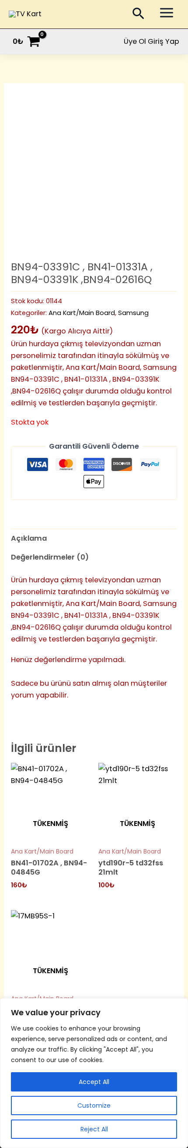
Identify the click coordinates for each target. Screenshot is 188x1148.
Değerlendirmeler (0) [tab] (50, 557)
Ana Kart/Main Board (82, 312)
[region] (94, 1073)
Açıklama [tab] (29, 538)
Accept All (94, 1081)
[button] (138, 15)
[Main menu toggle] (166, 13)
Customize (94, 1105)
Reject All (94, 1129)
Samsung (133, 312)
